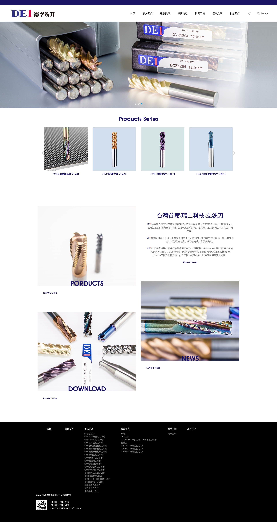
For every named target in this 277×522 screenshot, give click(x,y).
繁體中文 (261, 13)
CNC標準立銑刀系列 (93, 442)
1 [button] (136, 103)
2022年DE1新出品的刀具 (132, 449)
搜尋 (250, 13)
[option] (138, 65)
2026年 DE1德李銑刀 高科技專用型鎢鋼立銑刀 (139, 441)
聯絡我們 (235, 13)
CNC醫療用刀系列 (92, 461)
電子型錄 (172, 433)
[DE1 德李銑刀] (32, 13)
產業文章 (217, 13)
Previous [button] (43, 152)
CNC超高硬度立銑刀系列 (95, 446)
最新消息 (182, 13)
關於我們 (148, 13)
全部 (123, 433)
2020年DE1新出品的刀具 (132, 452)
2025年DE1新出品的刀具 (132, 446)
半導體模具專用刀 (92, 485)
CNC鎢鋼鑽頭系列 (92, 464)
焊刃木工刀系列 (91, 488)
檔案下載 (200, 13)
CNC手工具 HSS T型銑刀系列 (97, 479)
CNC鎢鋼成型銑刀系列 (94, 467)
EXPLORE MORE (190, 262)
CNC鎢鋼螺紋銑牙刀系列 (95, 452)
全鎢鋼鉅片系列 (91, 491)
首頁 (132, 13)
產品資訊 (165, 13)
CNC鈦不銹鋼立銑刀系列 (95, 449)
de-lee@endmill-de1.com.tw (69, 508)
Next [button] (234, 152)
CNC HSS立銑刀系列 (93, 476)
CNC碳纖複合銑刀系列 (94, 436)
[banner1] (138, 65)
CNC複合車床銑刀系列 (94, 473)
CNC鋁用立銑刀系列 (93, 455)
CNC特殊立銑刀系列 (93, 439)
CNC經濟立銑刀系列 (93, 458)
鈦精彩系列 (89, 433)
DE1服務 (125, 436)
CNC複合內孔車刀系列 (94, 470)
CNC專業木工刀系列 (93, 482)
